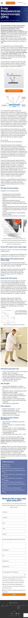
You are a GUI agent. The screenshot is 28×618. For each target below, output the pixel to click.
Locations (14, 611)
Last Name (4, 517)
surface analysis (14, 33)
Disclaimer (11, 605)
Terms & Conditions (2, 606)
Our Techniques (6, 20)
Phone (3, 528)
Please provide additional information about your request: (13, 539)
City (3, 555)
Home (2, 20)
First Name (4, 512)
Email (3, 523)
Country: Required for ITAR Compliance (10, 572)
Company (4, 534)
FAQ (15, 605)
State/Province (5, 561)
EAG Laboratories (22, 3)
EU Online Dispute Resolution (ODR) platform (19, 607)
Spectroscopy (12, 20)
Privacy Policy (6, 606)
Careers (23, 605)
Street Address (5, 550)
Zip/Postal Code (5, 566)
